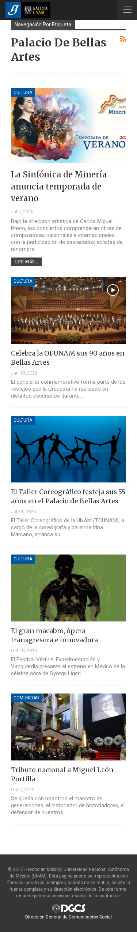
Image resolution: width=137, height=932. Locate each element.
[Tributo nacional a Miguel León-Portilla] (68, 727)
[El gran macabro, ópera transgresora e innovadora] (68, 588)
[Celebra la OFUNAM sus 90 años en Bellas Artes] (68, 310)
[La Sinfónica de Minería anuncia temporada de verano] (68, 125)
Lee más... (26, 261)
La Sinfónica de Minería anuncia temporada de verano (59, 186)
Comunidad (26, 697)
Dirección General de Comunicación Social (68, 917)
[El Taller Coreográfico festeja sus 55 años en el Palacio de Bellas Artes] (68, 449)
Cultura (23, 92)
